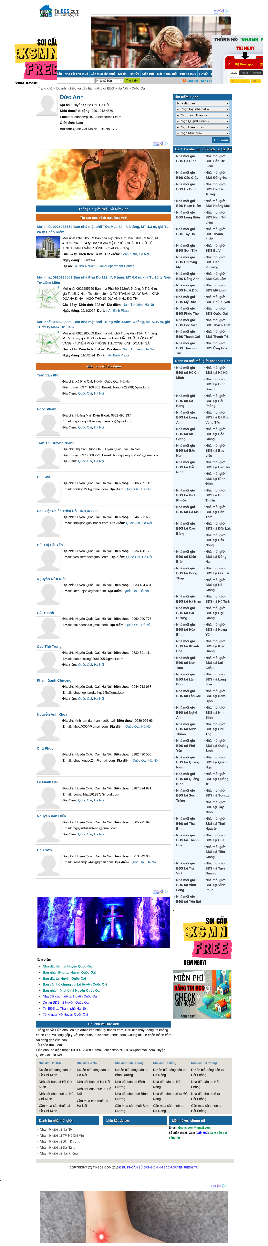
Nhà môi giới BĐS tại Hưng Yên (216, 630)
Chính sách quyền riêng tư (176, 1167)
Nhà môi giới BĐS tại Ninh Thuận (186, 729)
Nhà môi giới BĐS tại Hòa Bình (186, 630)
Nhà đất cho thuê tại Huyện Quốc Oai (70, 996)
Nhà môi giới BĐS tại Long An (186, 417)
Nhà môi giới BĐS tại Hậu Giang (215, 613)
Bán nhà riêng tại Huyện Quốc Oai (69, 972)
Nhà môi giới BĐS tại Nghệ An (186, 712)
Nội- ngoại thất (167, 73)
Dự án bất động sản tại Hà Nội (93, 1072)
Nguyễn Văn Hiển (51, 816)
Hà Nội (123, 88)
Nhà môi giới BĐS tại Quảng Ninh (187, 779)
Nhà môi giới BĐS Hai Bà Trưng (215, 189)
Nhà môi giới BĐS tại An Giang (186, 434)
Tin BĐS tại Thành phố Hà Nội (65, 1008)
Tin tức (134, 73)
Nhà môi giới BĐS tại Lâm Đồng (186, 679)
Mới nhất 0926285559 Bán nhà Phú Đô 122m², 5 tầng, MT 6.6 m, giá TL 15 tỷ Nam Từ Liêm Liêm (104, 280)
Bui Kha (43, 477)
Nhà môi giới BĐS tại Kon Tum (186, 663)
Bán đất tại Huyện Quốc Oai (64, 978)
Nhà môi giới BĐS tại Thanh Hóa (187, 840)
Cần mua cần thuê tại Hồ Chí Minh (54, 1108)
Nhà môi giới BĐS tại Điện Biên (186, 557)
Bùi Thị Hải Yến (50, 545)
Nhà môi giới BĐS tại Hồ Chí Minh (188, 373)
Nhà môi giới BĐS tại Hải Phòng (215, 401)
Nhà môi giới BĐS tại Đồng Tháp (186, 573)
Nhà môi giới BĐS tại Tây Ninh (215, 807)
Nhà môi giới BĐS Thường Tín (186, 348)
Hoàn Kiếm (129, 254)
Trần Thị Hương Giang (56, 443)
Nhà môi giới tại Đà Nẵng (57, 1147)
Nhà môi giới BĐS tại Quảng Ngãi (216, 762)
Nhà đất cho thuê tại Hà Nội (94, 1091)
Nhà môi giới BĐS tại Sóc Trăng (186, 795)
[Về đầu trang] (264, 1241)
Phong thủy (188, 73)
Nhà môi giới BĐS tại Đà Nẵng (186, 401)
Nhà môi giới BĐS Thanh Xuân (215, 234)
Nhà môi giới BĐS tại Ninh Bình (215, 712)
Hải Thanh (45, 613)
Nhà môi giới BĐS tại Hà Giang (215, 585)
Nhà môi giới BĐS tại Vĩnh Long (186, 885)
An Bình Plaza (118, 310)
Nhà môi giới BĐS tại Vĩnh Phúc (215, 885)
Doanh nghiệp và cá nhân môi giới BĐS (85, 88)
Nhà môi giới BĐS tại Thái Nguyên (215, 823)
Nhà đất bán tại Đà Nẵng (166, 1084)
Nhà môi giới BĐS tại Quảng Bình (216, 746)
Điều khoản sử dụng (136, 1167)
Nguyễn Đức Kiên (52, 579)
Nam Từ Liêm (133, 305)
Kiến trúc (148, 73)
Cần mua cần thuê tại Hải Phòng (206, 1108)
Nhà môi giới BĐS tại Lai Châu (215, 663)
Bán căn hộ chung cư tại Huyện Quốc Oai (75, 984)
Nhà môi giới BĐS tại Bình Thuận (215, 495)
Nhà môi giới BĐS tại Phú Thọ (215, 729)
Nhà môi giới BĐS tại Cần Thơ (215, 512)
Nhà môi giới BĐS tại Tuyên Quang (216, 868)
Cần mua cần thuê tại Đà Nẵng (168, 1108)
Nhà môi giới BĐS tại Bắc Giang (215, 434)
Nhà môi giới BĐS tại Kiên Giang (215, 646)
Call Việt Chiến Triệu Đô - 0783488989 (68, 511)
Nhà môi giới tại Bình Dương (60, 1141)
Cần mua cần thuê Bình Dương (132, 1108)
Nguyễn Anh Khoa (52, 714)
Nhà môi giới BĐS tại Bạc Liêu (215, 451)
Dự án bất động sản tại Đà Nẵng (169, 1072)
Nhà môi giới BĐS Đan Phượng (215, 262)
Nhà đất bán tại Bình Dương (130, 1084)
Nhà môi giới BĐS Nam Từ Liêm (215, 217)
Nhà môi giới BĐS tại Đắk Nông (215, 540)
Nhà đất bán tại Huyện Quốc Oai (68, 966)
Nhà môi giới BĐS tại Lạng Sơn (215, 679)
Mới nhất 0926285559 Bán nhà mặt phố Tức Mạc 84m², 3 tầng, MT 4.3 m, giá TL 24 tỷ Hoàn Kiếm (103, 229)
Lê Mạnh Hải (47, 782)
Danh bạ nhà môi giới (56, 1121)
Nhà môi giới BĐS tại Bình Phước (186, 495)
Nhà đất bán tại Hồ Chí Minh (55, 1084)
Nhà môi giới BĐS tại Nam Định (215, 696)
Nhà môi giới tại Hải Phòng (59, 1153)
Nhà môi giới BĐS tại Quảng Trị (216, 779)
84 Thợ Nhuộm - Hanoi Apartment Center (104, 266)
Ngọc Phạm (46, 409)
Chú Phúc (45, 748)
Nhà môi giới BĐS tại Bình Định (215, 479)
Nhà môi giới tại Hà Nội (56, 1129)
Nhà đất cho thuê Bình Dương (131, 1096)
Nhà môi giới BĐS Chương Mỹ (186, 262)
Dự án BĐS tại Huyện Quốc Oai (66, 1002)
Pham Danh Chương (54, 680)
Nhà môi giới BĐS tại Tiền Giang (215, 852)
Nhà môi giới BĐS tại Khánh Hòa (187, 646)
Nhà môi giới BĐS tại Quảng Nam (187, 762)
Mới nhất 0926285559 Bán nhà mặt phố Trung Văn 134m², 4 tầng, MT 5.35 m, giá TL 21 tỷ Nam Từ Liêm (103, 324)
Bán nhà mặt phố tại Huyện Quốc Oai (71, 990)
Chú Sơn (44, 850)
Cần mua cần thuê (103, 73)
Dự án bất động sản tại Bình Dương (131, 1072)
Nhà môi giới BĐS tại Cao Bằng (186, 528)
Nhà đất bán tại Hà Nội (93, 1082)
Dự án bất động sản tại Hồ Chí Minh (55, 1072)
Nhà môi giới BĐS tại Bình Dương (215, 384)
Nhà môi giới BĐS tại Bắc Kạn (186, 451)
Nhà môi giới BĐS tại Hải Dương (186, 613)
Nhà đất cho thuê (76, 73)
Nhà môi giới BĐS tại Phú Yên (186, 746)
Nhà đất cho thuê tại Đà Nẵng (170, 1096)
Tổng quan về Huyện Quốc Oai (65, 1014)
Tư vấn (203, 73)
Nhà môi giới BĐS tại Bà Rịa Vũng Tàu (216, 417)
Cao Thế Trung (49, 647)
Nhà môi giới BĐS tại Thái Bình (186, 823)
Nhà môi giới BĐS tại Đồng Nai (215, 557)
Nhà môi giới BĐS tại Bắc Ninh (186, 467)
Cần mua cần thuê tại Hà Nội (92, 1103)
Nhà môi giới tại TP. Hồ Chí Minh (63, 1135)
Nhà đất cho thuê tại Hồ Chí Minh (56, 1096)
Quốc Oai (139, 88)
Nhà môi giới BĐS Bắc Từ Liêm (215, 161)
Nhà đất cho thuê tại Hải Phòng (206, 1096)
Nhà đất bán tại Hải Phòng (205, 1084)
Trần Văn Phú (48, 375)
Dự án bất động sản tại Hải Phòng (207, 1072)
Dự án (122, 73)
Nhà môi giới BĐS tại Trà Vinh (186, 868)
